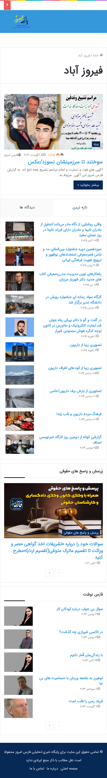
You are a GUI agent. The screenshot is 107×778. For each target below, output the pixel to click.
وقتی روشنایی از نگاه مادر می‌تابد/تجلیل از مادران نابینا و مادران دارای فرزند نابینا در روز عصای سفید (71, 229)
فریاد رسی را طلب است (86, 701)
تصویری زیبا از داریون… (85, 345)
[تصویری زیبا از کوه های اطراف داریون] (19, 375)
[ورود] (87, 23)
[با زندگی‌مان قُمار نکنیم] (18, 662)
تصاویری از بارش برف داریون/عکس (76, 391)
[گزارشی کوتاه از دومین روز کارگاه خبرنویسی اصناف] (19, 444)
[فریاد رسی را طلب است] (18, 708)
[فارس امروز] (22, 21)
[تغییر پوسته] (10, 23)
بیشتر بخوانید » (88, 185)
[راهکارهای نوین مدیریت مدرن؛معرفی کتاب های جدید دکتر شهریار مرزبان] (19, 281)
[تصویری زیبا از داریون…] (19, 352)
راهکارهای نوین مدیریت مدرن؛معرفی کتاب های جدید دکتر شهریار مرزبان (70, 276)
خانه (96, 55)
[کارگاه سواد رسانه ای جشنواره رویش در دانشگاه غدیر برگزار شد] (19, 304)
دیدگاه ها (27, 207)
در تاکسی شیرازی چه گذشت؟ (81, 632)
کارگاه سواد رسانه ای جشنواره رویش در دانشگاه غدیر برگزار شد (74, 299)
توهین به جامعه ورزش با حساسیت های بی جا (71, 680)
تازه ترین (80, 207)
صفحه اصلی (69, 768)
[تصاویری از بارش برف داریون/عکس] (19, 398)
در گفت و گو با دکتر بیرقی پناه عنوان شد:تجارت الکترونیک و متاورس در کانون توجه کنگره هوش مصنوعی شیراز (72, 325)
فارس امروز (11, 154)
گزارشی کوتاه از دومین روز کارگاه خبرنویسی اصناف (70, 439)
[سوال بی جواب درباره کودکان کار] (18, 616)
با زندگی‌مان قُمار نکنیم (86, 655)
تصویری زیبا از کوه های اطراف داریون (75, 368)
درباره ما (52, 768)
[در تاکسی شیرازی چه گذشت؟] (18, 639)
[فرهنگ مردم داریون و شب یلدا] (19, 421)
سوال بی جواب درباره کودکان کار (80, 609)
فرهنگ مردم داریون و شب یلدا (79, 414)
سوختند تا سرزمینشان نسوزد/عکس (65, 162)
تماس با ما (37, 768)
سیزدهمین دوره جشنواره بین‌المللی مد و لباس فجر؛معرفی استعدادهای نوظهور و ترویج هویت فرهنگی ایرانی (72, 254)
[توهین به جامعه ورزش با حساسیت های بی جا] (18, 685)
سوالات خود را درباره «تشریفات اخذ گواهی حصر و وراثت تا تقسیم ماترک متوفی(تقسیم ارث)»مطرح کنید (57, 550)
